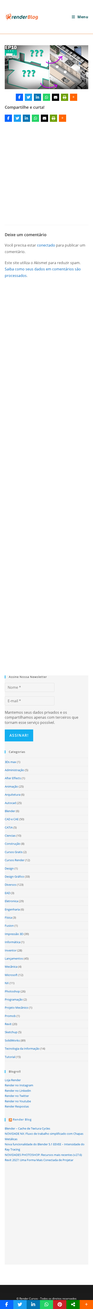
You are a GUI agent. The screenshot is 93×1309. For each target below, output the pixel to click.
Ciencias (10, 835)
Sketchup (11, 1032)
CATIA (9, 827)
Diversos (10, 885)
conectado (46, 245)
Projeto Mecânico (16, 1008)
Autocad (10, 803)
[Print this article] (64, 97)
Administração (14, 770)
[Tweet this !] (28, 97)
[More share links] (73, 97)
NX (7, 983)
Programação (14, 999)
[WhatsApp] (46, 97)
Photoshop (12, 991)
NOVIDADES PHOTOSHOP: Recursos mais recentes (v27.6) (43, 1155)
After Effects (13, 778)
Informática (12, 942)
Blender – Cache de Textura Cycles (27, 1128)
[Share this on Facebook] (19, 97)
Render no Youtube (18, 1101)
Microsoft (11, 975)
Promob (10, 1016)
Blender (10, 811)
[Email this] (55, 97)
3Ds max (10, 762)
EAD (7, 893)
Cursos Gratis (14, 852)
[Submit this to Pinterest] (59, 1304)
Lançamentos (14, 958)
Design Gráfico (14, 876)
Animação (11, 786)
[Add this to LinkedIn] (37, 97)
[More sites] (73, 1304)
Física (8, 917)
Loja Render (13, 1080)
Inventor (10, 950)
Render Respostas (17, 1106)
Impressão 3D (14, 934)
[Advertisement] (46, 171)
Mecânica (11, 967)
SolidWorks (12, 1040)
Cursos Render (14, 860)
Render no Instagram (19, 1085)
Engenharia (12, 909)
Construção (12, 844)
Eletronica (11, 901)
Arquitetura (12, 795)
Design (9, 868)
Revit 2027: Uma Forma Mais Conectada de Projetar (39, 1160)
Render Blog (22, 1119)
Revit (8, 1024)
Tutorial (10, 1057)
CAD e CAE (12, 819)
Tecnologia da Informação (22, 1048)
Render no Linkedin (18, 1091)
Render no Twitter (17, 1096)
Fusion (9, 926)
